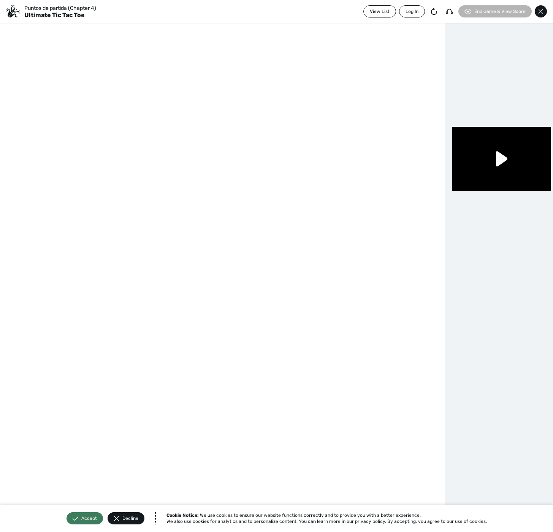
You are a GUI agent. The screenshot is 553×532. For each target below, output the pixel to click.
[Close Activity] (541, 11)
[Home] (13, 11)
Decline (130, 518)
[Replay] (434, 11)
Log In (412, 11)
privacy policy (370, 521)
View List (380, 11)
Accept (89, 518)
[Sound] (449, 11)
